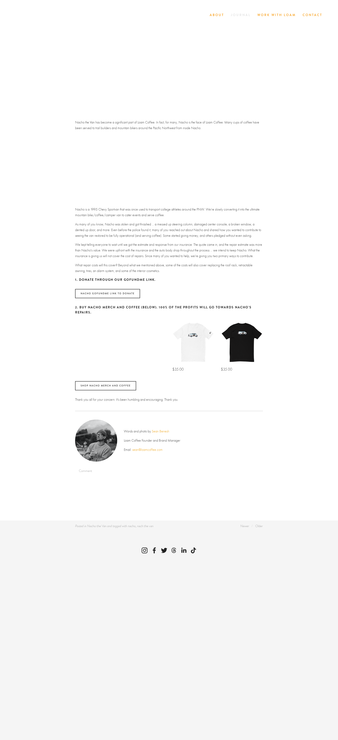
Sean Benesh (172, 62)
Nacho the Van (96, 526)
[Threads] (174, 550)
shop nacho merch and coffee (106, 385)
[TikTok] (193, 550)
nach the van (145, 526)
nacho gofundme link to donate (108, 293)
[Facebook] (154, 550)
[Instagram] (144, 550)
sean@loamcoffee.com (147, 450)
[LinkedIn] (184, 550)
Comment (85, 470)
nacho (132, 526)
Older (259, 526)
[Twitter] (164, 550)
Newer (244, 526)
